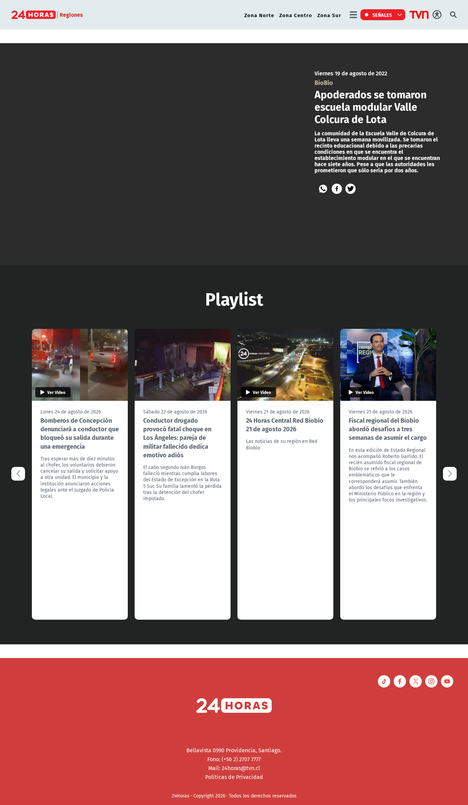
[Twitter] (350, 189)
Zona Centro (295, 15)
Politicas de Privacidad (234, 777)
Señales (382, 14)
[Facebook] (337, 189)
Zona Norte (259, 15)
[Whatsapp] (323, 189)
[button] (450, 474)
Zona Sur (329, 15)
